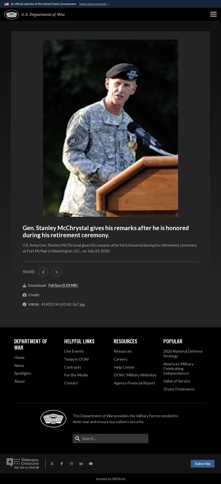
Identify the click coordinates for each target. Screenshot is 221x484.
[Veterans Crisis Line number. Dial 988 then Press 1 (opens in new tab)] (22, 463)
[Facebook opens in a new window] (61, 463)
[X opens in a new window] (52, 463)
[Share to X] (56, 272)
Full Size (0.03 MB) (63, 285)
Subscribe (202, 463)
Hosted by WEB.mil (110, 479)
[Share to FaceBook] (43, 272)
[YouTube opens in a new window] (91, 463)
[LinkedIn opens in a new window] (81, 463)
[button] (213, 14)
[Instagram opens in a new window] (71, 463)
